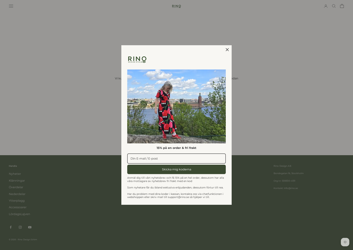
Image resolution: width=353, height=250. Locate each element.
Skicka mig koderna (176, 169)
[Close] (227, 49)
